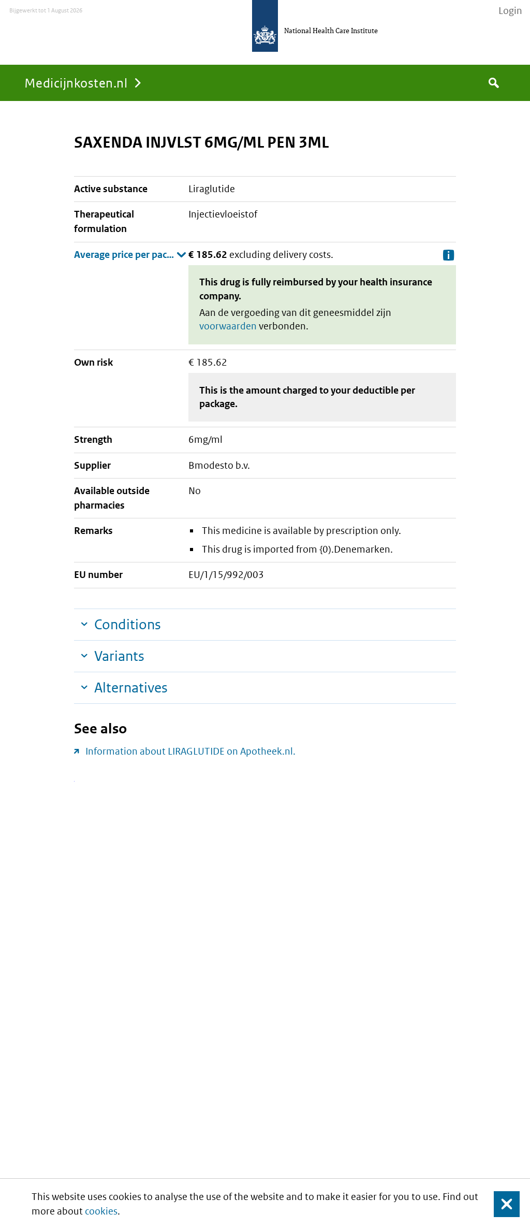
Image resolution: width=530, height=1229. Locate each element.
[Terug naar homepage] (265, 26)
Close (500, 1204)
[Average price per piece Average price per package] (130, 255)
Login (510, 11)
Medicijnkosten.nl (75, 82)
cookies (101, 1211)
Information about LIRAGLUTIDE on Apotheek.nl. (190, 751)
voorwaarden (228, 326)
